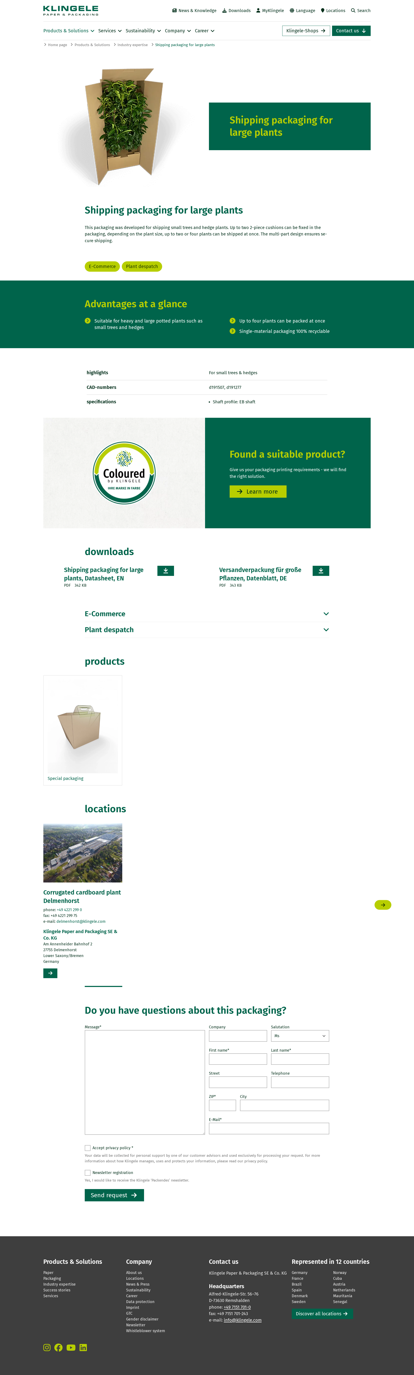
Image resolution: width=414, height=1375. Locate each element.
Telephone (280, 1073)
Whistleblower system (145, 1330)
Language (305, 10)
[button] (103, 986)
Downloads (240, 10)
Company (217, 1027)
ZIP (212, 1096)
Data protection (140, 1301)
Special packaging (65, 778)
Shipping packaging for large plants (185, 45)
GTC (129, 1313)
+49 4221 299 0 (69, 909)
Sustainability (138, 1290)
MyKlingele (273, 10)
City (243, 1096)
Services (50, 1296)
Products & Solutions (92, 45)
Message (93, 1027)
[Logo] (93, 10)
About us (134, 1272)
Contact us (347, 31)
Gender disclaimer (142, 1319)
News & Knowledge (197, 10)
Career (132, 1296)
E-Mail (215, 1119)
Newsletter (135, 1325)
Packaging (52, 1278)
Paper (48, 1272)
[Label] (46, 1348)
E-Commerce (102, 266)
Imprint (132, 1307)
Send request (109, 1195)
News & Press (137, 1284)
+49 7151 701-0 (237, 1307)
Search (364, 10)
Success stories (56, 1290)
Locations (335, 10)
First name (219, 1050)
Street (214, 1073)
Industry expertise (133, 45)
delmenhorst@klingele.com (80, 921)
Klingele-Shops (302, 31)
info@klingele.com (243, 1320)
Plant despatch (142, 266)
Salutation (280, 1027)
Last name (281, 1050)
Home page (57, 45)
